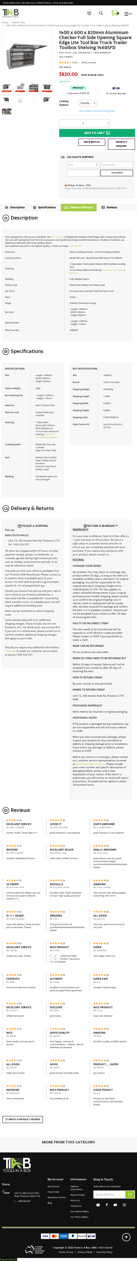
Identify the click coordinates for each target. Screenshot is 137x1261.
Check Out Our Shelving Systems (46, 436)
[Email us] (98, 1205)
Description (17, 207)
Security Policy (104, 1252)
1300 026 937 (75, 245)
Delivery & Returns (81, 207)
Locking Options (63, 103)
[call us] (89, 13)
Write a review (89, 62)
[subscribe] (129, 1194)
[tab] (14, 207)
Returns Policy (78, 1194)
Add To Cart (94, 133)
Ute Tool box (57, 236)
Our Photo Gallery (79, 1216)
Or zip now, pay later (116, 93)
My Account (53, 1186)
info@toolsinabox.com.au (90, 764)
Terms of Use (66, 1252)
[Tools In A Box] (10, 13)
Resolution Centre (56, 1197)
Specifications (47, 207)
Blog (50, 1202)
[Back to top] (126, 1237)
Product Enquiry (121, 144)
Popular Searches (8, 1259)
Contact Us (76, 1205)
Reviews (112, 207)
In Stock (66, 81)
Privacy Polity (85, 1252)
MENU (130, 14)
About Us (75, 1200)
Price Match (92, 142)
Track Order (53, 1191)
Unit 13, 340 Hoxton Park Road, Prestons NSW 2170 (27, 1195)
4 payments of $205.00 (78, 93)
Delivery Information (77, 1188)
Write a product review (24, 1119)
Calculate (117, 173)
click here (10, 651)
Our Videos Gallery (80, 1211)
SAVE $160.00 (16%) (92, 75)
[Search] (101, 13)
